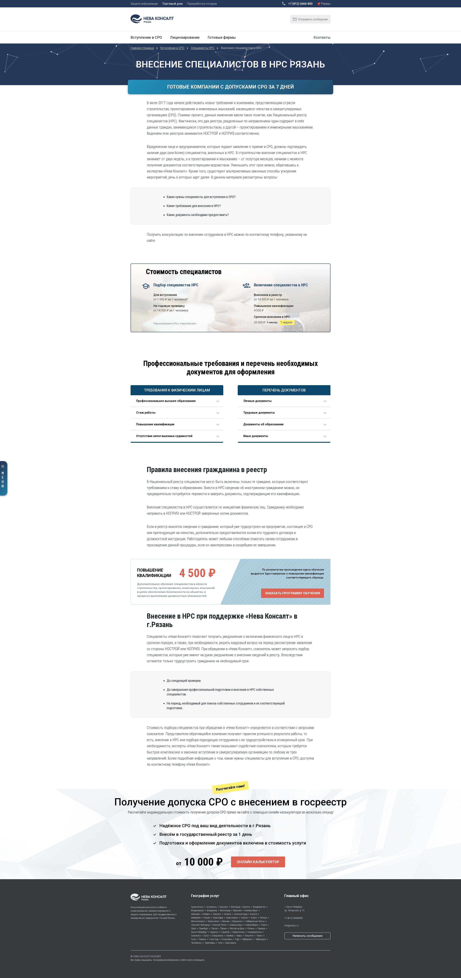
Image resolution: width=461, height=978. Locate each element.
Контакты (322, 37)
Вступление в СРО (172, 48)
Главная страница (143, 48)
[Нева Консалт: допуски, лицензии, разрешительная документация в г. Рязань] (154, 18)
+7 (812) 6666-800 (293, 918)
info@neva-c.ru (291, 925)
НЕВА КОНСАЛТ (141, 956)
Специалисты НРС (203, 48)
